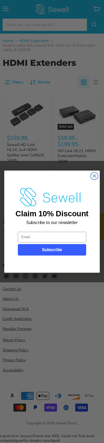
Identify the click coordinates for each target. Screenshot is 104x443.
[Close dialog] (94, 176)
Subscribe (52, 249)
